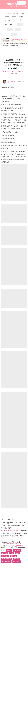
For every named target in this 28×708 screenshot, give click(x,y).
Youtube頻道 (21, 547)
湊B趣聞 (20, 71)
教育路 (22, 13)
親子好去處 (7, 20)
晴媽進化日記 (13, 81)
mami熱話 (15, 13)
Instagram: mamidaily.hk (16, 545)
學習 (11, 553)
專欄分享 (14, 20)
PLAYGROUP (6, 559)
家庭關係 (21, 16)
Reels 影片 (12, 24)
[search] (25, 5)
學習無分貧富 (6, 561)
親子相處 (5, 556)
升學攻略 (13, 556)
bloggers (14, 73)
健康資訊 (14, 16)
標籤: (3, 550)
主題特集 (21, 20)
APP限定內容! (7, 13)
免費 (17, 553)
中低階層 (16, 559)
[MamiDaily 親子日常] (14, 4)
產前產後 (7, 16)
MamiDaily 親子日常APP (15, 543)
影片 (6, 24)
